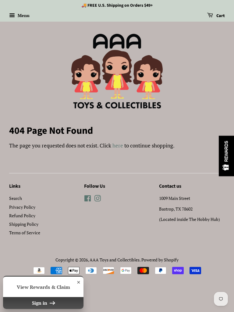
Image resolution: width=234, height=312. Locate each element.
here (117, 145)
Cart (220, 16)
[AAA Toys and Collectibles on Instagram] (97, 199)
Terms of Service (24, 233)
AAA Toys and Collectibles (115, 260)
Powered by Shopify (160, 260)
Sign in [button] (40, 303)
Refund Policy (22, 215)
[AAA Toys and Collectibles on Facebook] (87, 199)
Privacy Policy (22, 207)
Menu (23, 15)
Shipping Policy (23, 224)
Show (226, 156)
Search (15, 198)
